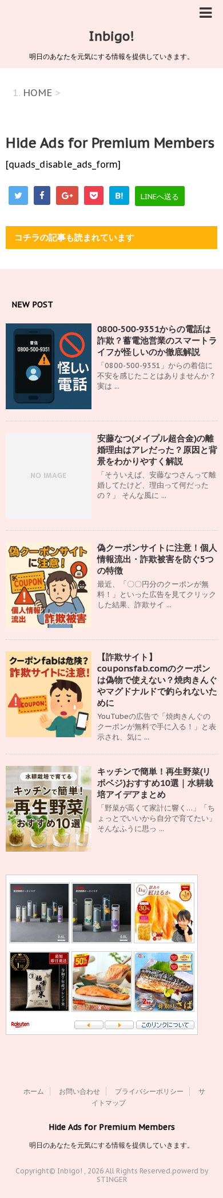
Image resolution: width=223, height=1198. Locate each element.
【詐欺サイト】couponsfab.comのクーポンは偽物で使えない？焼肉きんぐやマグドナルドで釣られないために (157, 679)
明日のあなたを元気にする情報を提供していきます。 (111, 1145)
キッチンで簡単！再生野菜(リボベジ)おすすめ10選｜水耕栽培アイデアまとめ (155, 783)
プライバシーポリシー (149, 1091)
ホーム (33, 1091)
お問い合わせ (79, 1091)
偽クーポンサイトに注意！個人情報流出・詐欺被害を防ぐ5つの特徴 (157, 559)
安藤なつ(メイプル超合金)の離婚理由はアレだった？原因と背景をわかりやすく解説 (157, 449)
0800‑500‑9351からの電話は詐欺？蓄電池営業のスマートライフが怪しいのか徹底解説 (157, 340)
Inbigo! (111, 36)
